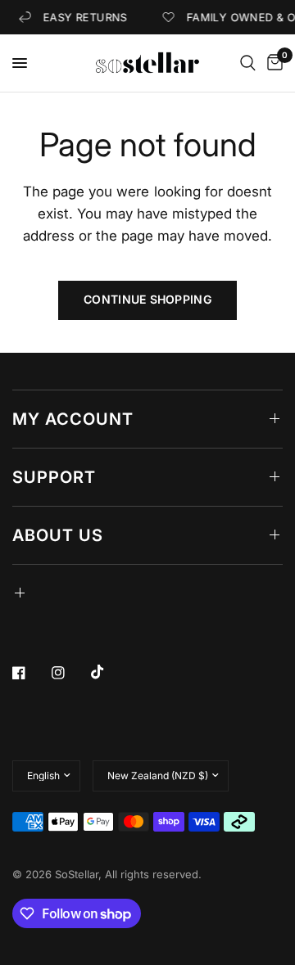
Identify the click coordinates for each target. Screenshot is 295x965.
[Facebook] (30, 673)
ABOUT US (57, 535)
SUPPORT (54, 477)
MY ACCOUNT (73, 419)
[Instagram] (70, 673)
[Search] (247, 63)
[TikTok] (109, 672)
